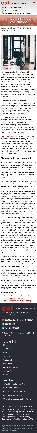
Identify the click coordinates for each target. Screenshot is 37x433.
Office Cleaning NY (8, 30)
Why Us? (6, 356)
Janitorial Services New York (13, 395)
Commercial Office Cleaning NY (15, 391)
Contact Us (7, 371)
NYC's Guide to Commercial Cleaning (17, 301)
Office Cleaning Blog (25, 28)
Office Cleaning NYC (9, 407)
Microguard (7, 364)
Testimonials (8, 360)
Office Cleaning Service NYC (14, 384)
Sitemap (6, 375)
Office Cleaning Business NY (17, 412)
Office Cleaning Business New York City (18, 399)
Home (13, 28)
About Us (6, 349)
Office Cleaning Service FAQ (22, 419)
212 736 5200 (10, 324)
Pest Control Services (11, 388)
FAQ (5, 352)
